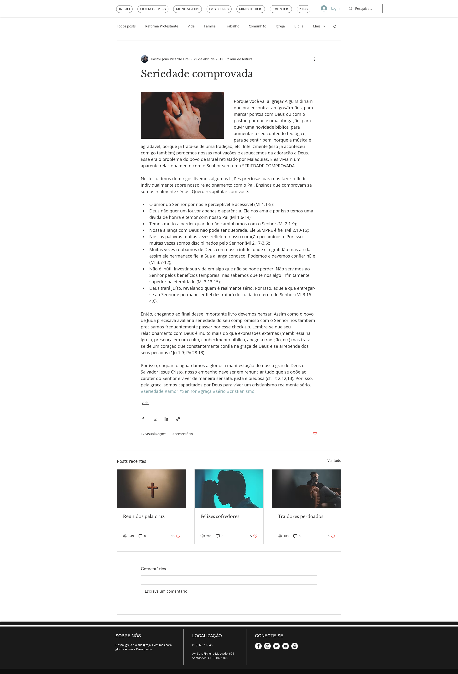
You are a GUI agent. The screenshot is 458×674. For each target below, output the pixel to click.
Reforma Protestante (161, 26)
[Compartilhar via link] (178, 419)
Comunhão (257, 26)
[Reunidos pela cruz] (151, 488)
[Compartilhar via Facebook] (143, 419)
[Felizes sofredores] (229, 488)
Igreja (280, 26)
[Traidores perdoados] (306, 488)
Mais (317, 26)
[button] (335, 26)
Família (210, 26)
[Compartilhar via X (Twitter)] (154, 419)
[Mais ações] (314, 59)
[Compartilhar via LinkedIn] (166, 419)
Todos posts (126, 26)
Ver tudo (334, 460)
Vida (191, 26)
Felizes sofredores (219, 516)
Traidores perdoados (300, 516)
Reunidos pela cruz (144, 516)
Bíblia (298, 26)
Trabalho (232, 26)
